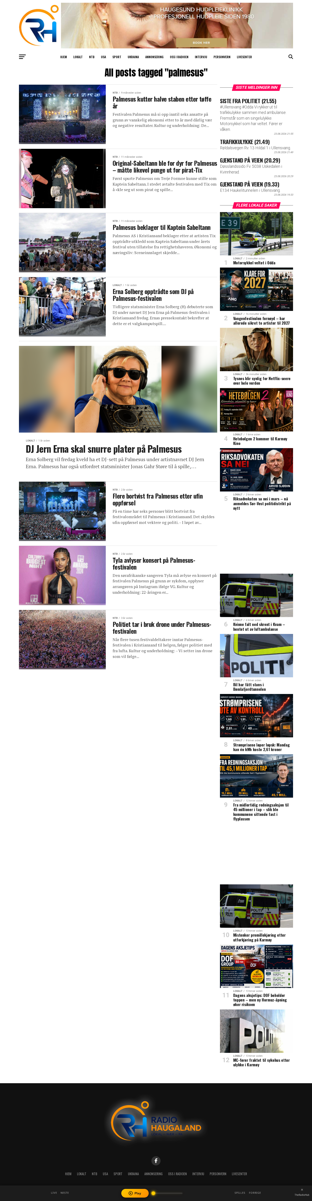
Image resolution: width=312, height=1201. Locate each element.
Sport (116, 56)
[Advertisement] (256, 543)
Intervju (201, 56)
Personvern (222, 56)
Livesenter (244, 56)
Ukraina (133, 56)
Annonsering (154, 56)
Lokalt (78, 56)
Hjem (63, 56)
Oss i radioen (179, 56)
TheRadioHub (302, 1194)
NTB (92, 56)
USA (103, 56)
